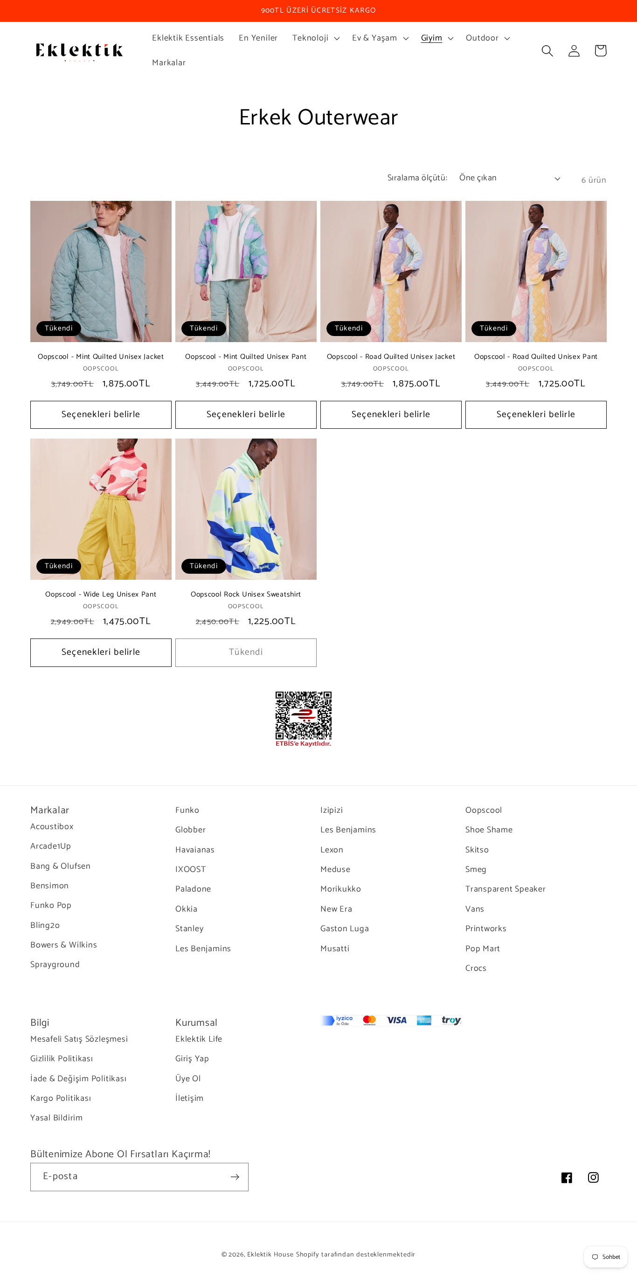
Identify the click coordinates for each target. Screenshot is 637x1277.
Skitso (477, 850)
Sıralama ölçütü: (417, 178)
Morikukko (340, 889)
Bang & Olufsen (60, 866)
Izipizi (331, 810)
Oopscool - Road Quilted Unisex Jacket (391, 357)
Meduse (335, 870)
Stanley (189, 929)
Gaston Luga (344, 929)
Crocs (476, 968)
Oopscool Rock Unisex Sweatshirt (246, 594)
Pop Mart (482, 949)
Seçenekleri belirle (101, 414)
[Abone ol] (235, 1177)
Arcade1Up (50, 846)
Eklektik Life (198, 1039)
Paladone (193, 889)
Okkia (186, 909)
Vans (475, 909)
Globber (190, 830)
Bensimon (49, 886)
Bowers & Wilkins (63, 945)
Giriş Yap (192, 1059)
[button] (315, 38)
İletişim (189, 1098)
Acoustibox (52, 827)
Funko (187, 810)
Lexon (332, 850)
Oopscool (483, 810)
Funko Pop (51, 906)
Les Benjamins (203, 949)
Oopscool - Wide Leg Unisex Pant (100, 594)
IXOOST (190, 870)
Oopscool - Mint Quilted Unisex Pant (245, 357)
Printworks (486, 929)
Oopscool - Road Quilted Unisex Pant (536, 357)
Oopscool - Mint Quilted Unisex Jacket (101, 357)
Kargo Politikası (60, 1098)
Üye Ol (188, 1079)
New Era (336, 909)
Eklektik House (270, 1254)
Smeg (476, 870)
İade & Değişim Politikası (78, 1079)
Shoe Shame (489, 830)
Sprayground (55, 965)
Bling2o (45, 926)
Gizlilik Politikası (61, 1059)
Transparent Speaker (505, 889)
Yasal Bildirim (56, 1118)
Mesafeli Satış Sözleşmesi (79, 1039)
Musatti (334, 949)
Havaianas (195, 850)
